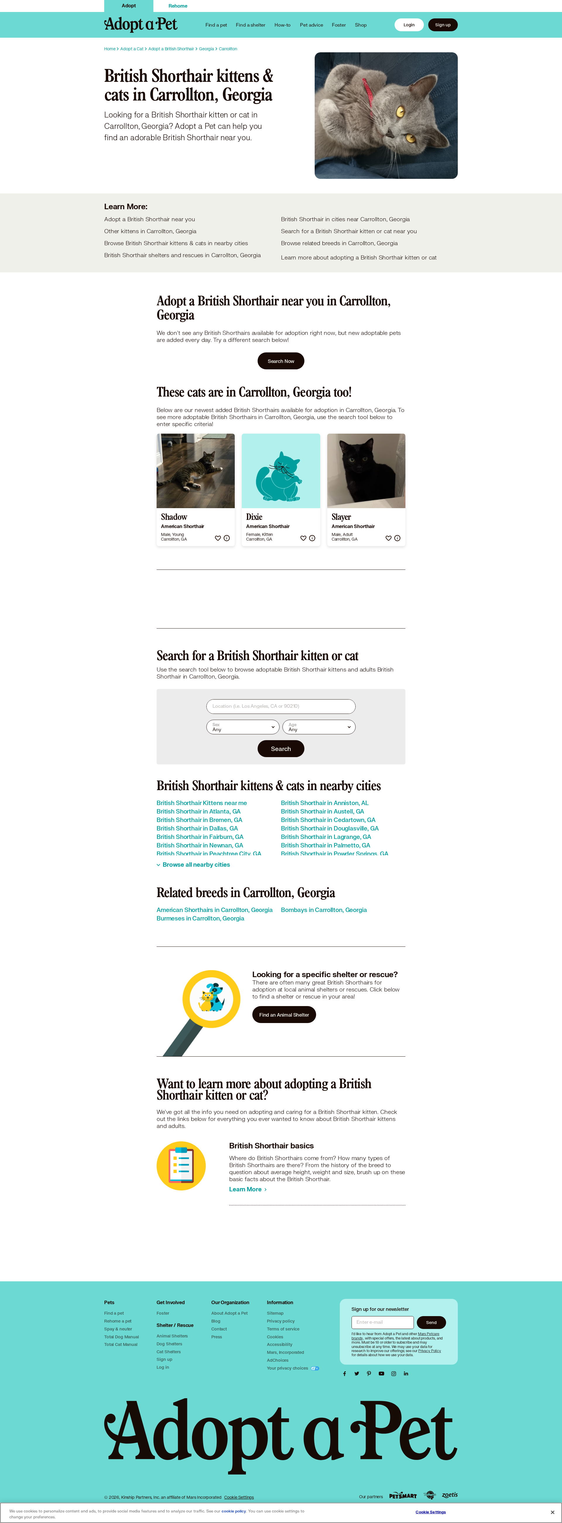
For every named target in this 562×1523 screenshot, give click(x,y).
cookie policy (234, 1511)
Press (216, 1336)
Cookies (275, 1336)
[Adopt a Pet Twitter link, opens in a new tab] (358, 1373)
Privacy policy (280, 1320)
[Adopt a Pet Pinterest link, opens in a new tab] (370, 1373)
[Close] (552, 1512)
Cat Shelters (169, 1351)
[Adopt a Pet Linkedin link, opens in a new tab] (406, 1373)
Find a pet (114, 1313)
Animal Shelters (172, 1335)
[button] (218, 538)
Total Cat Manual (121, 1344)
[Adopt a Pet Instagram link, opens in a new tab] (395, 1373)
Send (431, 1322)
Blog (215, 1320)
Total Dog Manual (121, 1336)
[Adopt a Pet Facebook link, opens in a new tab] (346, 1373)
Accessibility (279, 1344)
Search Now (281, 361)
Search (281, 748)
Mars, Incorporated (285, 1352)
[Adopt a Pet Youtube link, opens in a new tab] (383, 1373)
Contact (219, 1328)
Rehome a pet (117, 1320)
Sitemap (275, 1313)
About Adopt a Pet (229, 1313)
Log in (163, 1367)
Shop (361, 24)
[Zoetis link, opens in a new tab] (450, 1495)
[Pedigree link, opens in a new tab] (429, 1495)
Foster (339, 24)
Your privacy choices (288, 1367)
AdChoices (278, 1360)
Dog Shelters (169, 1343)
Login (409, 24)
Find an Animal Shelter (284, 1014)
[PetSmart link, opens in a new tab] (403, 1495)
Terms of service (283, 1328)
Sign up (443, 24)
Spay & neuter (118, 1328)
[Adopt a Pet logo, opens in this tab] (281, 1442)
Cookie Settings (239, 1497)
